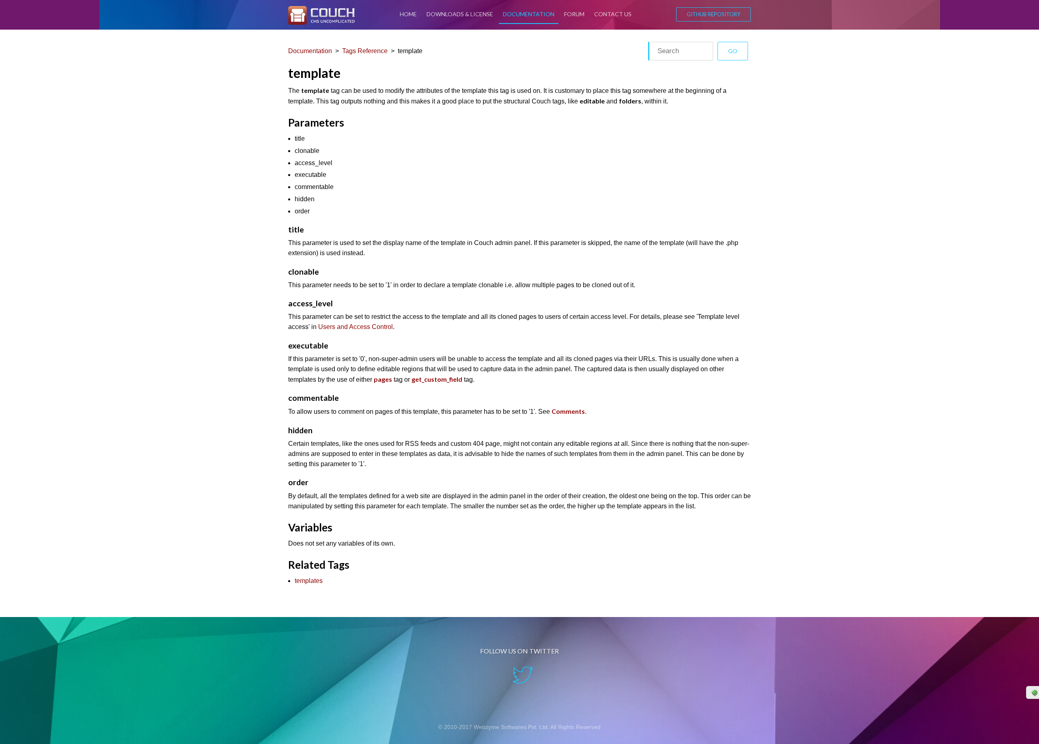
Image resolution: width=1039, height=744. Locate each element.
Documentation (528, 14)
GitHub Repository (713, 14)
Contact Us (613, 14)
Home (408, 14)
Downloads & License (460, 14)
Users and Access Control (355, 326)
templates (309, 580)
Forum (574, 14)
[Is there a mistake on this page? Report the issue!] (1032, 692)
